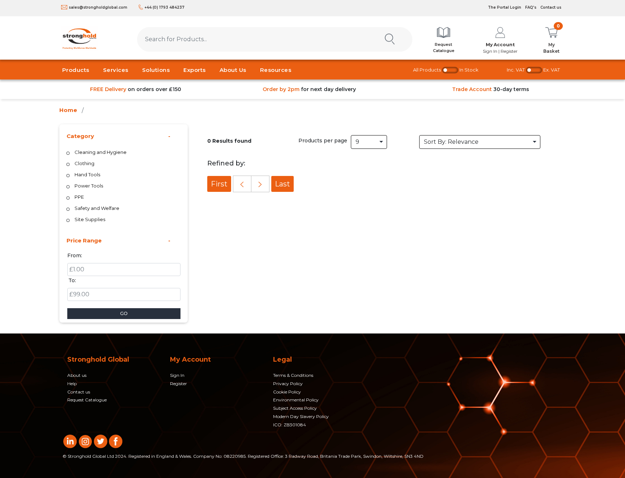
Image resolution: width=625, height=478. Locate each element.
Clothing (84, 163)
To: (72, 280)
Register (178, 383)
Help (72, 383)
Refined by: (226, 163)
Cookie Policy (287, 392)
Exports (194, 69)
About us (76, 375)
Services (115, 69)
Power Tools (89, 186)
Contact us (550, 7)
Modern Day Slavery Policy (301, 416)
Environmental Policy (296, 399)
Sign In (177, 375)
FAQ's (530, 7)
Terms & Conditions (293, 375)
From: (74, 255)
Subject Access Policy (295, 408)
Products (75, 69)
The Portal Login (504, 7)
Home (68, 110)
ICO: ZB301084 (289, 424)
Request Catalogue (87, 399)
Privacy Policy (288, 383)
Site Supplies (90, 219)
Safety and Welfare (97, 208)
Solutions (156, 69)
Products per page (322, 140)
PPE (79, 197)
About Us (233, 69)
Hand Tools (87, 174)
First (219, 184)
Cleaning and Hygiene (101, 152)
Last (282, 184)
